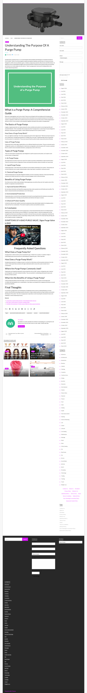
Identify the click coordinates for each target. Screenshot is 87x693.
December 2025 (64, 112)
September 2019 (64, 328)
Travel (62, 481)
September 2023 (64, 192)
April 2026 (63, 100)
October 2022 (64, 224)
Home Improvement (65, 413)
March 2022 (63, 245)
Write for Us (75, 491)
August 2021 (64, 263)
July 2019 (63, 334)
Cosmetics (63, 372)
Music (62, 440)
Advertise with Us (65, 493)
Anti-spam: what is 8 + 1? (37, 570)
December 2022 (64, 218)
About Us (71, 488)
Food (62, 401)
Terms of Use (74, 493)
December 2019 (64, 319)
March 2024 (63, 174)
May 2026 (63, 97)
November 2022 (64, 221)
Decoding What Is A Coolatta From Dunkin (15, 371)
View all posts (21, 326)
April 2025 (63, 135)
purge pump (29, 312)
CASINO (63, 366)
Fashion (63, 390)
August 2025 (64, 123)
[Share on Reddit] (25, 309)
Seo (62, 455)
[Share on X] (13, 309)
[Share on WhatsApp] (19, 309)
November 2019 (64, 322)
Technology (63, 473)
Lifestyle (63, 428)
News (12, 38)
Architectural (64, 357)
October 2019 (64, 325)
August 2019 (64, 331)
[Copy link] (34, 309)
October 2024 (64, 153)
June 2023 (63, 200)
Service (62, 458)
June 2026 (63, 94)
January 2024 (64, 180)
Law (62, 422)
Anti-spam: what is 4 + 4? (65, 74)
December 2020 (64, 283)
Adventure (63, 354)
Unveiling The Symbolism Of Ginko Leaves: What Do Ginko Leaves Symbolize (23, 304)
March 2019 (63, 346)
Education (63, 384)
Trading (63, 475)
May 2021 (63, 272)
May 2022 (63, 239)
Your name (62, 45)
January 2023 (64, 215)
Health (62, 410)
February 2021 (64, 280)
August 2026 (64, 88)
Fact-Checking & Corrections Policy (71, 498)
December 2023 (64, 183)
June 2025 (63, 129)
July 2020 (63, 298)
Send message (64, 80)
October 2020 (64, 289)
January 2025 (64, 144)
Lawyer (62, 425)
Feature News (64, 393)
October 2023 (64, 189)
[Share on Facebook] (10, 309)
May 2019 (63, 340)
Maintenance (64, 434)
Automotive (63, 360)
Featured (63, 396)
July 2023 (63, 198)
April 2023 (63, 206)
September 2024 (64, 156)
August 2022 (64, 230)
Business (63, 363)
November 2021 (64, 254)
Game (62, 404)
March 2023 (63, 209)
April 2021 (63, 275)
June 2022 (63, 236)
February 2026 (64, 106)
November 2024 (64, 150)
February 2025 (64, 141)
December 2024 (64, 147)
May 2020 (63, 304)
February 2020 (64, 313)
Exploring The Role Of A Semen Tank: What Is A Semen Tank (42, 354)
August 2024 (64, 159)
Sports (62, 467)
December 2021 (64, 251)
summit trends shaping (44, 312)
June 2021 (63, 269)
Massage (63, 437)
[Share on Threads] (31, 309)
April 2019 (63, 343)
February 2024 (64, 177)
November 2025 (64, 115)
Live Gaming (63, 431)
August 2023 (64, 195)
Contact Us (65, 488)
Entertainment (64, 387)
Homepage (7, 38)
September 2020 (64, 292)
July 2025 (63, 126)
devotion (63, 381)
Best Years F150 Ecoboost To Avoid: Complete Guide (17, 302)
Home (79, 493)
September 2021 (64, 260)
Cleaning (63, 369)
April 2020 (63, 307)
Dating (62, 378)
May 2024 (63, 168)
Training (63, 478)
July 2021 (63, 266)
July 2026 (63, 91)
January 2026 (64, 109)
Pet (62, 449)
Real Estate (63, 452)
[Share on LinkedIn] (16, 309)
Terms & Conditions (67, 496)
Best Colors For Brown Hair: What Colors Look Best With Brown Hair (15, 354)
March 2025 (63, 138)
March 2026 (63, 103)
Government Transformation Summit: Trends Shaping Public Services (21, 300)
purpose (35, 312)
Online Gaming (64, 446)
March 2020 (63, 310)
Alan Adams (9, 54)
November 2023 (64, 186)
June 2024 (63, 165)
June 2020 (63, 301)
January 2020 (64, 316)
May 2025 (63, 132)
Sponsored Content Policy (72, 500)
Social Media (64, 461)
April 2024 (63, 171)
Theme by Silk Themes (10, 691)
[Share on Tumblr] (28, 309)
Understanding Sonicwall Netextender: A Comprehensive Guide (40, 370)
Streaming (63, 470)
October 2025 (64, 118)
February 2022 (64, 248)
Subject (61, 55)
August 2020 (64, 295)
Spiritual (63, 464)
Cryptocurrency (64, 375)
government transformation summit (17, 312)
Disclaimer (77, 488)
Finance (63, 398)
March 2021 (63, 277)
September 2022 (64, 227)
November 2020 (64, 286)
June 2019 (63, 337)
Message (61, 61)
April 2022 (63, 242)
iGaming (63, 416)
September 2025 (64, 120)
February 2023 (64, 212)
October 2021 (64, 257)
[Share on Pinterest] (22, 309)
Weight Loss (64, 484)
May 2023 (63, 203)
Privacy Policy (68, 491)
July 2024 (63, 162)
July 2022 (63, 233)
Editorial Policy (76, 496)
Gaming (62, 407)
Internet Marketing (65, 419)
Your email (62, 50)
